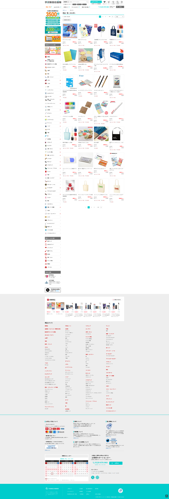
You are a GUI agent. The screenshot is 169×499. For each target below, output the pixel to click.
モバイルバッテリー (89, 381)
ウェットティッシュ (49, 389)
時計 (107, 369)
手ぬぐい (46, 354)
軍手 (107, 330)
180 (109, 16)
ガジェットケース (89, 398)
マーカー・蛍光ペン (69, 332)
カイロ (107, 395)
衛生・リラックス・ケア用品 (51, 387)
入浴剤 (46, 394)
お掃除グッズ (67, 411)
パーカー (87, 406)
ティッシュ (67, 370)
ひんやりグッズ (48, 373)
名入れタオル (47, 349)
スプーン (87, 358)
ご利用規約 (81, 494)
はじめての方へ (57, 7)
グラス (87, 363)
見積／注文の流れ (85, 7)
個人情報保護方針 (89, 488)
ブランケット (109, 398)
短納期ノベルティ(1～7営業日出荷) (52, 328)
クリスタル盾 (109, 408)
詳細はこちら (47, 450)
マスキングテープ (68, 352)
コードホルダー (89, 396)
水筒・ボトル (89, 332)
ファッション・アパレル (91, 401)
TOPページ (65, 10)
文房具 (66, 328)
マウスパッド (88, 377)
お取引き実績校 (98, 494)
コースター (88, 351)
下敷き (66, 358)
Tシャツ (84, 4)
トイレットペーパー (49, 403)
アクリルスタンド (109, 339)
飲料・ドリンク (48, 344)
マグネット (108, 361)
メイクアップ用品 (109, 392)
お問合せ (120, 6)
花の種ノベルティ (109, 344)
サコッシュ (67, 391)
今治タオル (47, 352)
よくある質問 (88, 491)
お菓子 (46, 338)
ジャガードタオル (48, 358)
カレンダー (47, 377)
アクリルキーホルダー (110, 337)
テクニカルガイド (75, 7)
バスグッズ (47, 392)
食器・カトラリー (89, 349)
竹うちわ (46, 364)
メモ (66, 345)
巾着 (66, 384)
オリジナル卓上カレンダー (50, 380)
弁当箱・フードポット (90, 344)
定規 (66, 354)
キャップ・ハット (89, 408)
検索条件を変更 (67, 19)
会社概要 (81, 488)
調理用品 (87, 347)
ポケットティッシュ (69, 372)
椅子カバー (108, 381)
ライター (108, 366)
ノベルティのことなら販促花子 (98, 471)
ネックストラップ (110, 401)
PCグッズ (88, 373)
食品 (46, 341)
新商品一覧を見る (117, 299)
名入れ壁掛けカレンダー (49, 382)
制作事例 (96, 488)
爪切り (46, 398)
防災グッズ (108, 404)
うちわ (75, 4)
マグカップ (88, 325)
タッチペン (88, 387)
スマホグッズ (89, 380)
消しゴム (79, 4)
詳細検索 (65, 1)
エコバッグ (67, 380)
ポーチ (66, 382)
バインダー (67, 356)
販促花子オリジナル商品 (50, 332)
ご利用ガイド (65, 7)
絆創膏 (46, 396)
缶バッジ (108, 341)
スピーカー (88, 394)
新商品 (46, 325)
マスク (46, 400)
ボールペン (67, 330)
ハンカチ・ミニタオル (49, 356)
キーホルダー (108, 335)
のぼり (107, 377)
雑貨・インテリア (110, 333)
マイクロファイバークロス (50, 360)
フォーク (87, 360)
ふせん (66, 343)
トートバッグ (67, 378)
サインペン (67, 336)
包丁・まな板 (88, 346)
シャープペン (67, 334)
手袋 (107, 328)
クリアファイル (68, 341)
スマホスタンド (89, 389)
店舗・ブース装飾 (110, 375)
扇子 (46, 367)
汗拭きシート (47, 391)
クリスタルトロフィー (111, 411)
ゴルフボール (109, 372)
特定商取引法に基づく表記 (72, 494)
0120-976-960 (104, 7)
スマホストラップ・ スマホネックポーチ (93, 392)
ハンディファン (48, 370)
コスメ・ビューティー (111, 389)
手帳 (66, 349)
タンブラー (88, 328)
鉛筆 (66, 338)
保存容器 (87, 342)
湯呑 (86, 365)
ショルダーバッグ (68, 389)
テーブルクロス (109, 379)
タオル (46, 347)
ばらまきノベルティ (49, 335)
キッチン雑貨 (88, 340)
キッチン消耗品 (89, 338)
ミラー (107, 391)
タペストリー (108, 383)
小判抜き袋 (67, 386)
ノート (66, 347)
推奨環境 (81, 491)
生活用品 (67, 409)
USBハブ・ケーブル (89, 375)
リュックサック (68, 395)
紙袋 (66, 397)
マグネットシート (109, 363)
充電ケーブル (88, 383)
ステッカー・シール (110, 343)
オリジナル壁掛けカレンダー (50, 384)
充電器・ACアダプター (90, 385)
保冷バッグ (67, 393)
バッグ (66, 376)
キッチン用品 (89, 336)
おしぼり (46, 408)
